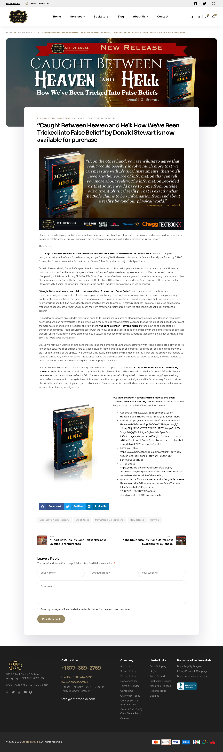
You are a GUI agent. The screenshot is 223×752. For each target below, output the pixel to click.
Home (9, 32)
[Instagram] (213, 3)
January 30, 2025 (82, 118)
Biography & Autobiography (54, 520)
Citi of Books (82, 520)
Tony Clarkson (106, 118)
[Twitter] (204, 3)
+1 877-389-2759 (40, 3)
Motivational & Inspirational (109, 520)
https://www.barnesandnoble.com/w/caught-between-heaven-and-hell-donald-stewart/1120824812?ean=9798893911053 (151, 455)
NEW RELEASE (63, 118)
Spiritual (154, 520)
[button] (51, 506)
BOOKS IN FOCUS (27, 32)
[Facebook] (195, 3)
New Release (137, 520)
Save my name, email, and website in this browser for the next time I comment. (86, 609)
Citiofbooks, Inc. (30, 741)
